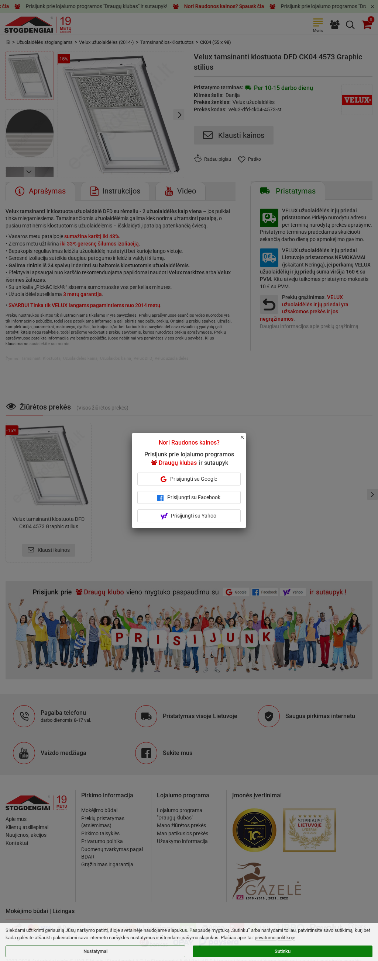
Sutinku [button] (283, 951)
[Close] (246, 440)
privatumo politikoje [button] (275, 937)
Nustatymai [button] (95, 951)
